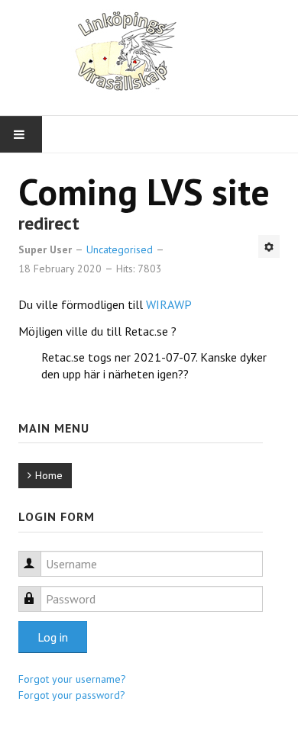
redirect (48, 223)
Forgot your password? (71, 695)
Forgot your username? (72, 679)
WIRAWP (169, 304)
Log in (52, 637)
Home (49, 475)
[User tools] (269, 246)
